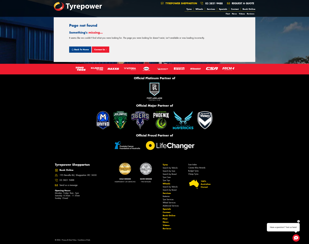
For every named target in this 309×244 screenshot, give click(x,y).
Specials (223, 9)
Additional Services (171, 206)
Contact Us (100, 49)
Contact (235, 9)
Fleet (228, 14)
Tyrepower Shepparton (181, 3)
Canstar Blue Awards (196, 167)
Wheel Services (169, 202)
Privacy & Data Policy (69, 240)
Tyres (189, 9)
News (234, 14)
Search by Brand (169, 174)
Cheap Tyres (193, 174)
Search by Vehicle (170, 168)
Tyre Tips (166, 180)
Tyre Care (167, 177)
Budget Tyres (193, 171)
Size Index (192, 164)
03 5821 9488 (214, 3)
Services (211, 9)
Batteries (166, 196)
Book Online (249, 9)
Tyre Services (168, 199)
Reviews (250, 14)
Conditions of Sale (84, 240)
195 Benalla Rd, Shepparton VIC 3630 (78, 175)
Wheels (199, 9)
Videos (242, 14)
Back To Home (81, 49)
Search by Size (169, 171)
